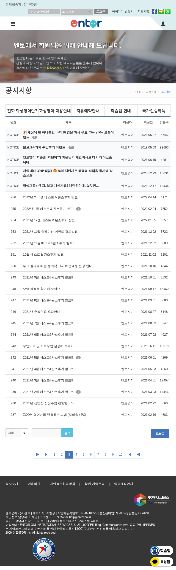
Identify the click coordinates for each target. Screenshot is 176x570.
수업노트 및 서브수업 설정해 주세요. (49, 346)
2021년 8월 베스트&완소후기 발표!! (48, 300)
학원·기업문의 (95, 484)
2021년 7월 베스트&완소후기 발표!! (48, 323)
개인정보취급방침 (62, 484)
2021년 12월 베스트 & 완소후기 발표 (49, 220)
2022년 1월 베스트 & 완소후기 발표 (48, 209)
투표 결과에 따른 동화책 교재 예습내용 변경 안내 (57, 266)
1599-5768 (60, 517)
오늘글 (160, 433)
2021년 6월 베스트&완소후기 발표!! (48, 334)
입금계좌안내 (123, 484)
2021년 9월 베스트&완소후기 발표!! (48, 277)
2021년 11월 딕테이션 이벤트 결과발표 (50, 231)
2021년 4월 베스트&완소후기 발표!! (48, 369)
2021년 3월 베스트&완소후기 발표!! (48, 380)
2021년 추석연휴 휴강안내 (41, 311)
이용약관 (34, 484)
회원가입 (143, 11)
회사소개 (12, 484)
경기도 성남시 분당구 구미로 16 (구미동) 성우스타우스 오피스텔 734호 (52, 521)
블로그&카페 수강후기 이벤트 (44, 147)
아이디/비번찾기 (122, 11)
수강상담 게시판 (54, 68)
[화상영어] (86, 22)
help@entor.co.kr (80, 517)
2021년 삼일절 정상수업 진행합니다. (49, 403)
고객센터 (151, 92)
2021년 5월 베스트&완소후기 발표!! (48, 357)
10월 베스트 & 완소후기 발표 (43, 254)
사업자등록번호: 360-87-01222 (77, 513)
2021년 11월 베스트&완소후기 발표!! (48, 243)
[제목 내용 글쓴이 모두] (17, 432)
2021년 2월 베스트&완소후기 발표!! (48, 392)
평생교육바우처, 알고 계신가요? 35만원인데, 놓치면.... (61, 185)
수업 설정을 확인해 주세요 (41, 289)
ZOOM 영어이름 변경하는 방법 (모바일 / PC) (54, 414)
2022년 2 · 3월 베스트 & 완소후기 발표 (50, 197)
